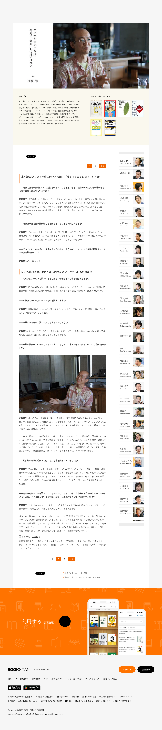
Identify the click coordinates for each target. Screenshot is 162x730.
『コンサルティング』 (54, 541)
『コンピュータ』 (84, 541)
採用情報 (11, 701)
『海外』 (40, 541)
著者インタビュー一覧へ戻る (76, 573)
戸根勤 (35, 537)
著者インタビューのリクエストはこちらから (82, 577)
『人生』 (93, 545)
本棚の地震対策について (27, 701)
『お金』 (85, 545)
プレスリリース (92, 678)
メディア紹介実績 (73, 678)
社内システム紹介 (89, 696)
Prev (131, 153)
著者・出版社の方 (103, 701)
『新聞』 (61, 545)
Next (131, 524)
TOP (10, 678)
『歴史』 (53, 545)
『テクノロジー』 (32, 548)
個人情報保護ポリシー (108, 696)
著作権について (62, 696)
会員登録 (146, 669)
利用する (38, 621)
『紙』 (45, 545)
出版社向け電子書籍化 (122, 701)
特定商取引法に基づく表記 (51, 701)
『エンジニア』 (73, 545)
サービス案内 (22, 678)
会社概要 (36, 678)
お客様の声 (57, 678)
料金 (46, 678)
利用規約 (68, 701)
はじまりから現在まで (44, 696)
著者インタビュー (111, 678)
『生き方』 (70, 541)
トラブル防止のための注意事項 (20, 696)
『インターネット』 (33, 545)
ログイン (127, 669)
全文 (102, 166)
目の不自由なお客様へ (84, 701)
